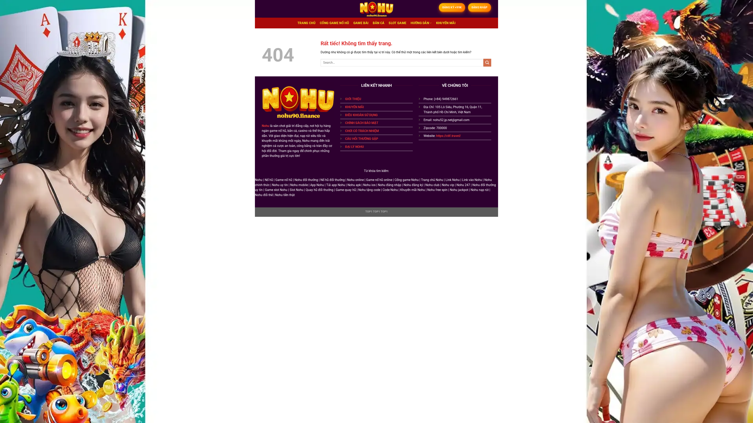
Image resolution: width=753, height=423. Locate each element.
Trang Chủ (306, 23)
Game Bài (361, 23)
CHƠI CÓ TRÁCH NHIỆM (362, 131)
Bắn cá (378, 23)
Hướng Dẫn (420, 23)
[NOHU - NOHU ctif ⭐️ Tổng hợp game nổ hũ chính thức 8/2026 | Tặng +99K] (376, 9)
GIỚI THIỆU (353, 99)
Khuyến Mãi (446, 23)
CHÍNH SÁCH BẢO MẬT (361, 123)
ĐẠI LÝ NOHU (354, 147)
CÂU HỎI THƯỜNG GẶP (361, 139)
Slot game (397, 23)
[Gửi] (487, 62)
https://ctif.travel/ (448, 136)
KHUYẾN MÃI (354, 107)
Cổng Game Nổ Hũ (334, 23)
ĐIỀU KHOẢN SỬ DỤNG (361, 115)
